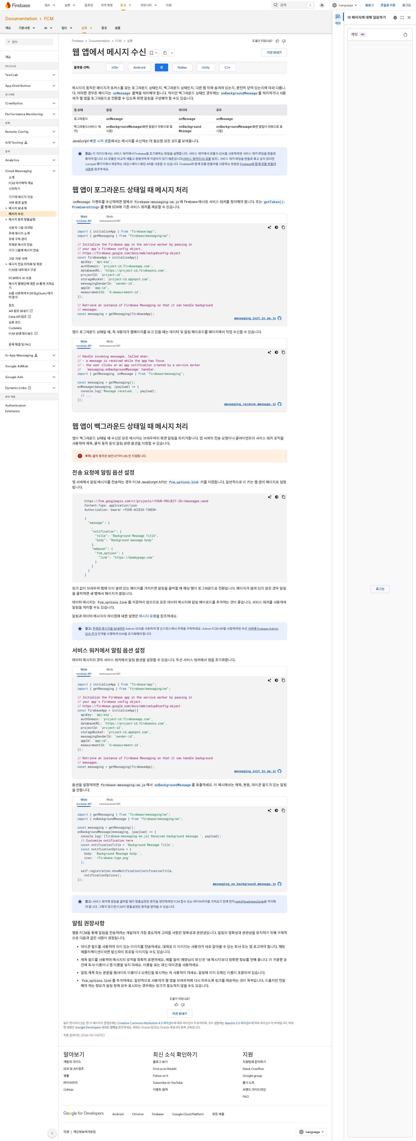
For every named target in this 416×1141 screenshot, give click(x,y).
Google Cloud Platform (188, 1114)
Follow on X (160, 1076)
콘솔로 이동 (388, 5)
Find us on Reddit (164, 1069)
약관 (66, 1132)
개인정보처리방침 (84, 1132)
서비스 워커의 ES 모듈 (197, 159)
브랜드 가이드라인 (254, 1090)
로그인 (406, 5)
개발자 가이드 (72, 1062)
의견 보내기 (274, 52)
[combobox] (293, 5)
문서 (123, 5)
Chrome (137, 1114)
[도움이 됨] (277, 41)
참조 (104, 28)
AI (45, 28)
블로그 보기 (160, 1062)
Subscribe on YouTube (168, 1083)
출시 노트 (249, 1083)
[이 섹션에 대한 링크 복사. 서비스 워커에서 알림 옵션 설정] (149, 651)
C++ (228, 67)
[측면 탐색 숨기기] (52, 1133)
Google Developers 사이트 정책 (95, 1027)
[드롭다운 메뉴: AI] (52, 28)
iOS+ (115, 67)
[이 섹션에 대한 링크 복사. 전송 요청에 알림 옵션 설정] (139, 473)
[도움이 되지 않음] (284, 41)
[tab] (83, 218)
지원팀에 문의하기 (254, 1062)
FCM (49, 18)
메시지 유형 (147, 616)
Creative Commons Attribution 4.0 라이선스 (145, 1023)
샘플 (117, 28)
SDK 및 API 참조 (73, 1069)
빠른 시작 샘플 (100, 141)
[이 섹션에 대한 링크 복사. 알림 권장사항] (109, 923)
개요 (8, 28)
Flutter (182, 67)
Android (139, 67)
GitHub (68, 1090)
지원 (169, 5)
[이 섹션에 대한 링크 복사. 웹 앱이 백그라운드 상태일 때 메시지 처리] (192, 427)
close (409, 17)
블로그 (369, 5)
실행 (67, 5)
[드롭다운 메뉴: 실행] (75, 5)
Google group (252, 1076)
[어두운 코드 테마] (276, 227)
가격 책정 (107, 5)
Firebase (77, 41)
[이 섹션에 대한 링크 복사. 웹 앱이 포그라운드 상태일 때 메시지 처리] (192, 190)
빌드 (47, 5)
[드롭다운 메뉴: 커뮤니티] (157, 5)
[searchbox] (29, 41)
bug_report (395, 17)
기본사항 (24, 28)
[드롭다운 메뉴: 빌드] (55, 5)
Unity (206, 67)
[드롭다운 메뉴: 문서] (131, 5)
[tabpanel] (179, 275)
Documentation (21, 18)
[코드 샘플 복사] (283, 227)
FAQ (246, 1096)
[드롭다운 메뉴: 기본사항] (35, 28)
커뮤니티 (146, 5)
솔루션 (88, 5)
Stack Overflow (253, 1069)
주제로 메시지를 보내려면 (109, 629)
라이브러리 (70, 1083)
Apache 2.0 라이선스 (238, 1023)
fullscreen (402, 17)
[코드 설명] (269, 227)
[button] (25, 75)
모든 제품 (218, 1114)
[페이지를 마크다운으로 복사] (165, 53)
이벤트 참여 (160, 1090)
